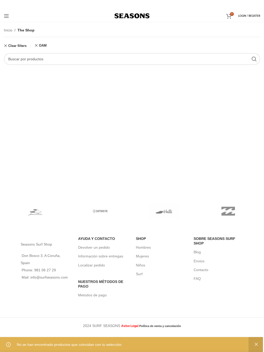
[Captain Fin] (100, 211)
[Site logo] (132, 15)
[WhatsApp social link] (138, 5)
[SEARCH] (254, 59)
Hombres (143, 247)
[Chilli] (164, 211)
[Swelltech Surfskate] (36, 211)
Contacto (201, 270)
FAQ (197, 278)
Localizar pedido (91, 265)
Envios (199, 261)
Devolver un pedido (94, 247)
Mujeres (142, 256)
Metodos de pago (92, 295)
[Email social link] (131, 5)
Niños (140, 265)
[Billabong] (228, 211)
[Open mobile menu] (6, 16)
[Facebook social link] (125, 5)
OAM (43, 45)
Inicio (8, 30)
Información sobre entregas (100, 256)
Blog (197, 252)
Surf (139, 274)
